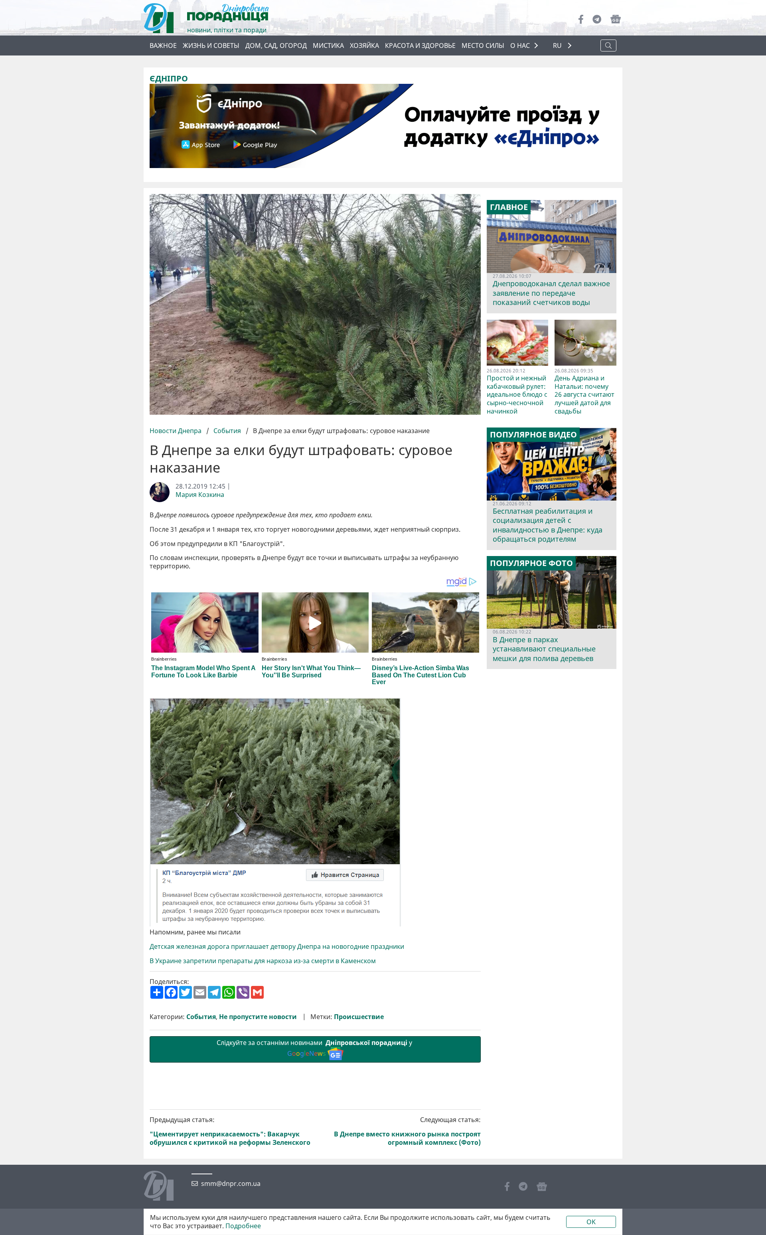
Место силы (483, 45)
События (227, 430)
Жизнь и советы (211, 45)
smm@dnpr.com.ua (231, 1184)
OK (591, 1221)
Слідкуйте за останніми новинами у (315, 1048)
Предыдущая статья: (230, 1131)
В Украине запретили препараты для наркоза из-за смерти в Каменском (263, 961)
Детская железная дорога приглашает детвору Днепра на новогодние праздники (277, 946)
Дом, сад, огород (276, 45)
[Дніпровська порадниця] (165, 1187)
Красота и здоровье (420, 45)
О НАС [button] (520, 45)
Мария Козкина (200, 495)
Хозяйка (364, 45)
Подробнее (243, 1226)
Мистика (328, 45)
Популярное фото (531, 563)
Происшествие (359, 1017)
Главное (509, 207)
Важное (163, 45)
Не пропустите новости (258, 1017)
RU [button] (558, 46)
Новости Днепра (176, 430)
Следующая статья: (407, 1131)
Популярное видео (533, 434)
